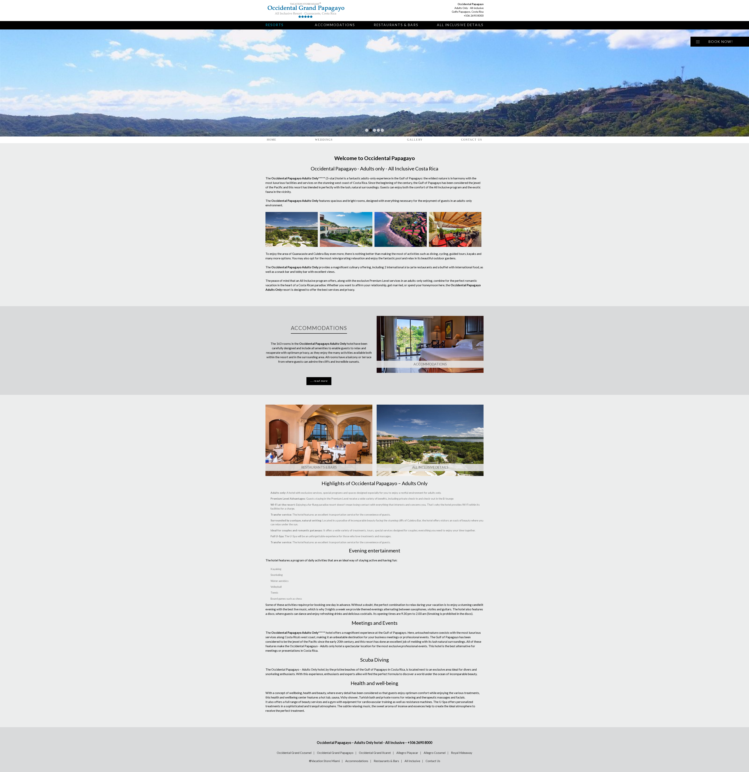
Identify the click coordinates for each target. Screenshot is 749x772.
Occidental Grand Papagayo (335, 752)
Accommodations (335, 25)
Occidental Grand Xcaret (375, 752)
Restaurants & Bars (396, 25)
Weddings (324, 139)
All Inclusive (412, 761)
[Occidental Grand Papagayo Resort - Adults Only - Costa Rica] (311, 10)
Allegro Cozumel (434, 752)
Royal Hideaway (461, 752)
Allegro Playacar (407, 752)
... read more (318, 380)
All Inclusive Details (460, 25)
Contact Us (471, 139)
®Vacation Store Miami (324, 761)
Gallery (415, 139)
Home (271, 139)
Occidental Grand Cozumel (294, 752)
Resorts (274, 25)
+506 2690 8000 (474, 15)
